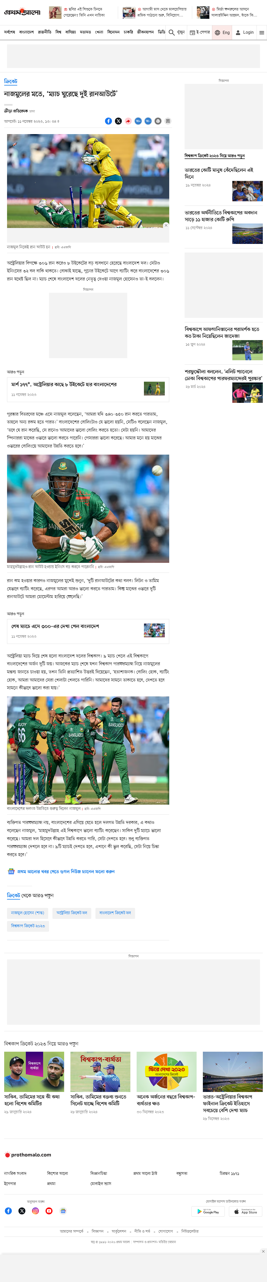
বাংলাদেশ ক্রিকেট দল (115, 913)
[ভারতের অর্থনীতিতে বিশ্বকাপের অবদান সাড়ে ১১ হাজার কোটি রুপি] (247, 234)
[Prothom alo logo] (27, 1156)
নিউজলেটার (190, 1231)
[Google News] (63, 1211)
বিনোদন (113, 32)
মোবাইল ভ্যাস (100, 1184)
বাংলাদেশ (26, 32)
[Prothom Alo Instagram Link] (38, 1212)
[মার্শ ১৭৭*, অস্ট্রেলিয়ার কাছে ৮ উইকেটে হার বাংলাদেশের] (154, 389)
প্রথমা (51, 1184)
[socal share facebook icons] (109, 124)
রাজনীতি (44, 32)
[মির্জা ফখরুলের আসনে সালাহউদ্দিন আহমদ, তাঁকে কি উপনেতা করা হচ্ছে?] (203, 12)
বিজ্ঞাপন (98, 1231)
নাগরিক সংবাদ (15, 1174)
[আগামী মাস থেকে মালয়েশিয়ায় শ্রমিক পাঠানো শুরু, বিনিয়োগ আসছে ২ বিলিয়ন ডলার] (129, 12)
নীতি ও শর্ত (142, 1231)
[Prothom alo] (22, 12)
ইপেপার (10, 1184)
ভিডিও (163, 32)
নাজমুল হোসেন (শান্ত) (27, 913)
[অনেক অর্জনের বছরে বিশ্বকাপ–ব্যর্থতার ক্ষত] (167, 1072)
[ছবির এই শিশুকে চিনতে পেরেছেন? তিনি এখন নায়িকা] (55, 12)
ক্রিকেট (10, 82)
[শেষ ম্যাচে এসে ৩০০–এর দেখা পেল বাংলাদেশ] (154, 630)
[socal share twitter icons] (119, 124)
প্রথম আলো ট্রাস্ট (145, 1174)
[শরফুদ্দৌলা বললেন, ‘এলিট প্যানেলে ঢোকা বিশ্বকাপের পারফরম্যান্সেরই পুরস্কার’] (247, 392)
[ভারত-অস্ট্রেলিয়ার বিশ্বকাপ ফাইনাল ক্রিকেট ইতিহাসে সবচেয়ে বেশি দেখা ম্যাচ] (233, 1072)
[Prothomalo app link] (208, 1212)
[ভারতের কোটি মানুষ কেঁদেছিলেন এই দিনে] (247, 191)
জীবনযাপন (145, 32)
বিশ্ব (58, 32)
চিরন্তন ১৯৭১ (229, 1174)
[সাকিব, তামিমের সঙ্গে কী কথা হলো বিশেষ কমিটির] (34, 1072)
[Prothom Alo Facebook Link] (11, 1212)
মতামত (85, 32)
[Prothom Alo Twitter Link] (24, 1212)
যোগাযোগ (166, 1231)
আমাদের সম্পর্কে (71, 1231)
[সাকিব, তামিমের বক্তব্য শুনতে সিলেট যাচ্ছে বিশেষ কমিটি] (100, 1072)
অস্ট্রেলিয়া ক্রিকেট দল (72, 913)
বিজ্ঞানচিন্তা (98, 1174)
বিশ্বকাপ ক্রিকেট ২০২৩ (28, 926)
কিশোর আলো (57, 1174)
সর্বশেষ (9, 32)
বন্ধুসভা (182, 1174)
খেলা (99, 32)
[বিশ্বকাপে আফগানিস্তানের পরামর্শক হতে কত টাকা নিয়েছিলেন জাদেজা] (247, 350)
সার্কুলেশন (119, 1231)
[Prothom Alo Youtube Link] (51, 1212)
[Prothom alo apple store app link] (245, 1212)
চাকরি (128, 32)
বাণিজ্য (70, 32)
